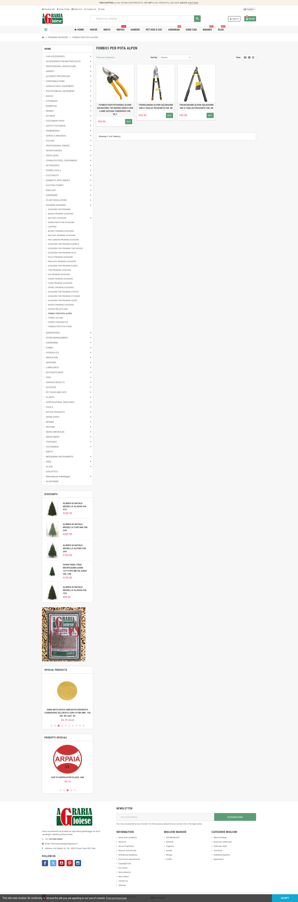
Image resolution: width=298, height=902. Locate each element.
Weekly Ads (48, 9)
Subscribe (236, 817)
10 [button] (84, 726)
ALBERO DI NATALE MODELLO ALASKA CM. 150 (75, 590)
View (238, 57)
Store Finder (63, 9)
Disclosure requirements (129, 859)
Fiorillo (169, 859)
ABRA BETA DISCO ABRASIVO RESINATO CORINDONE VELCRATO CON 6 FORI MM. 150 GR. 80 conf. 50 (67, 712)
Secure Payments (126, 846)
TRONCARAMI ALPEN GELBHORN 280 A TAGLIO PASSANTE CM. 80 (156, 106)
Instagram (78, 863)
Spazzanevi (219, 859)
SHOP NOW (193, 3)
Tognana (170, 846)
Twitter (53, 863)
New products (124, 872)
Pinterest (70, 863)
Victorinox (218, 850)
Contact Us (91, 9)
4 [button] (62, 726)
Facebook (45, 863)
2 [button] (55, 726)
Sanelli (169, 850)
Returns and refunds (127, 850)
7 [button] (73, 726)
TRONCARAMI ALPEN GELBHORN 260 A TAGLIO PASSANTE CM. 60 (196, 106)
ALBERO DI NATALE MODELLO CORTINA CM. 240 (75, 527)
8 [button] (76, 726)
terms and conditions (127, 837)
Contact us (123, 881)
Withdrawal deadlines (127, 855)
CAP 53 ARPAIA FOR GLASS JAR (67, 777)
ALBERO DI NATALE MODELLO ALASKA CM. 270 (75, 506)
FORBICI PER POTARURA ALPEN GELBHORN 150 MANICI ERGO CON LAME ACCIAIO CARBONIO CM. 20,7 (115, 109)
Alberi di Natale (220, 837)
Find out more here (116, 898)
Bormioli (169, 842)
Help (101, 9)
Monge (169, 855)
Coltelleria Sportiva (222, 855)
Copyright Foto (124, 863)
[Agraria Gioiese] (52, 18)
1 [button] (51, 726)
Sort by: (154, 57)
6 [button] (69, 726)
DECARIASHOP (172, 837)
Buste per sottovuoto (223, 842)
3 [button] (59, 726)
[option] (67, 699)
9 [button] (80, 726)
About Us (78, 9)
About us (122, 842)
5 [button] (66, 726)
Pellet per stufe (220, 846)
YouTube (61, 863)
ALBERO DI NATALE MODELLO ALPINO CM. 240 (74, 548)
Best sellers (123, 876)
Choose (164, 57)
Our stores (123, 868)
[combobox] (145, 18)
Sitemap (122, 885)
